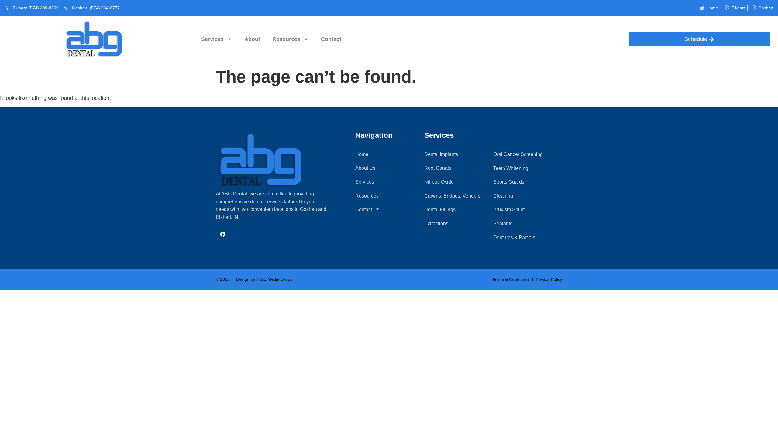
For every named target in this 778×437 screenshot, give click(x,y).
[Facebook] (223, 234)
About (252, 39)
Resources (286, 39)
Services (212, 39)
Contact (331, 39)
